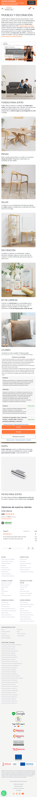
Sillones (3, 565)
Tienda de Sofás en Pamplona (9, 674)
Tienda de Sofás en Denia (8, 659)
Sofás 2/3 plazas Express (27, 604)
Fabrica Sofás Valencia (20, 781)
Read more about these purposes (21, 424)
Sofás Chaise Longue (7, 561)
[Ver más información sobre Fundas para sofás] (18, 89)
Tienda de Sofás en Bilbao (8, 653)
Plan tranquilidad (6, 638)
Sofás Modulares (6, 563)
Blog (18, 631)
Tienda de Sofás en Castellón (9, 657)
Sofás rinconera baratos (8, 617)
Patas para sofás (24, 591)
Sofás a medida (5, 631)
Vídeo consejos (21, 633)
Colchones (23, 561)
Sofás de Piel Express (25, 619)
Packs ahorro (23, 559)
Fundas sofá (23, 587)
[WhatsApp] (14, 794)
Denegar (18, 432)
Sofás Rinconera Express (26, 615)
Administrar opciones (18, 436)
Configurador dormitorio (27, 572)
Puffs (2, 593)
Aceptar (18, 427)
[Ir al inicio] (9, 8)
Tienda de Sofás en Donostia (9, 661)
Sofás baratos (5, 606)
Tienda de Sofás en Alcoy (8, 647)
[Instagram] (19, 794)
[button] (32, 548)
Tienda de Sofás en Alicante (9, 697)
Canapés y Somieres (25, 563)
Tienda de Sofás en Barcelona (9, 651)
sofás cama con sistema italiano (11, 36)
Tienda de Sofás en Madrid (8, 669)
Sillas (2, 589)
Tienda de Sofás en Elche (8, 649)
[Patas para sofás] (18, 478)
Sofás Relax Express (25, 617)
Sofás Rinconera (5, 569)
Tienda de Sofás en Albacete (9, 701)
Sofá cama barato (6, 615)
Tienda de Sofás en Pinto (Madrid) (10, 676)
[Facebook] (16, 794)
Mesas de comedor (6, 583)
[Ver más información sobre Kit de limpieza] (18, 286)
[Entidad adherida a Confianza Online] (18, 719)
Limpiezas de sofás (25, 595)
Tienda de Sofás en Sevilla (8, 684)
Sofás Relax (4, 572)
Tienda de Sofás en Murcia (8, 699)
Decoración (4, 591)
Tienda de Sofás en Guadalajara (10, 665)
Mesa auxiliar (4, 587)
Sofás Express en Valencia (27, 621)
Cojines (22, 589)
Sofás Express (24, 602)
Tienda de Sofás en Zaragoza (9, 694)
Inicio (2, 629)
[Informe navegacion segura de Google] (18, 713)
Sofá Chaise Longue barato (9, 610)
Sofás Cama (4, 567)
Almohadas (23, 565)
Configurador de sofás (7, 576)
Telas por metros (24, 585)
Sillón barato (5, 613)
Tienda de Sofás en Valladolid (9, 690)
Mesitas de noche (24, 569)
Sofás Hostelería (5, 574)
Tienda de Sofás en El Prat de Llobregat (12, 678)
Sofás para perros (6, 595)
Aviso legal (28, 439)
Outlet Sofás (4, 602)
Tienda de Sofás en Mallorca (9, 703)
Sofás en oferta (5, 604)
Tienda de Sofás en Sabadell (9, 680)
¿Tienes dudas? (5, 635)
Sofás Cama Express (25, 613)
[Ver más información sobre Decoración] (18, 236)
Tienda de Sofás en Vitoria (8, 692)
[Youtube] (23, 793)
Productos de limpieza (26, 593)
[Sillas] (18, 187)
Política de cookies (10, 439)
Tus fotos (4, 633)
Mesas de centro (5, 585)
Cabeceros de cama (25, 567)
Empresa (19, 629)
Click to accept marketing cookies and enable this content (18, 51)
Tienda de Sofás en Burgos (8, 655)
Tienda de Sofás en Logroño (9, 667)
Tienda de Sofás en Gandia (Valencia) (11, 663)
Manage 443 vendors (8, 424)
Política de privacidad (20, 439)
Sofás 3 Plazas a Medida (8, 559)
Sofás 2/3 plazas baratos (8, 608)
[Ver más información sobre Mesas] (18, 139)
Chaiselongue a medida (26, 26)
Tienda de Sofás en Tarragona (9, 686)
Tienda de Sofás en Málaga (8, 672)
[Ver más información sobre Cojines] (18, 335)
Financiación (20, 635)
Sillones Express (24, 610)
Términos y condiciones (18, 788)
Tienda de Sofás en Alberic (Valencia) (11, 644)
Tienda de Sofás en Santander (9, 682)
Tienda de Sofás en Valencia (9, 688)
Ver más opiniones (6, 518)
